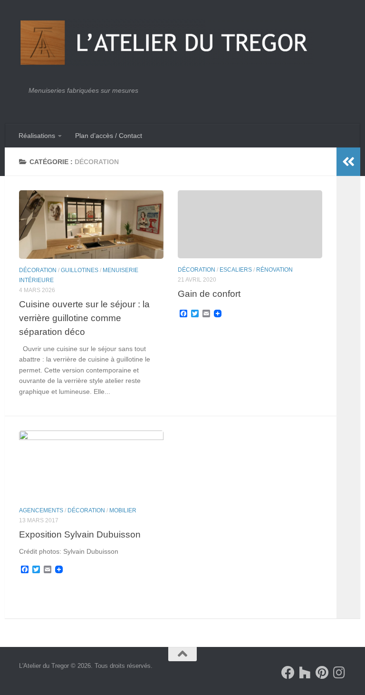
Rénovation (274, 269)
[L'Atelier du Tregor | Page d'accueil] (166, 43)
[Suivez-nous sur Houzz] (305, 672)
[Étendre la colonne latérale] (348, 161)
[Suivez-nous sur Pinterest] (322, 672)
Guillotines (79, 270)
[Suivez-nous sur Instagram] (339, 672)
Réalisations (37, 135)
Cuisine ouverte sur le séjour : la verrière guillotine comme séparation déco (84, 318)
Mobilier (122, 510)
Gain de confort (209, 293)
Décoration (38, 270)
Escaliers (236, 269)
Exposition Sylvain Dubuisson (80, 534)
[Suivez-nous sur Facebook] (288, 672)
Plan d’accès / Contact (108, 135)
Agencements (41, 510)
